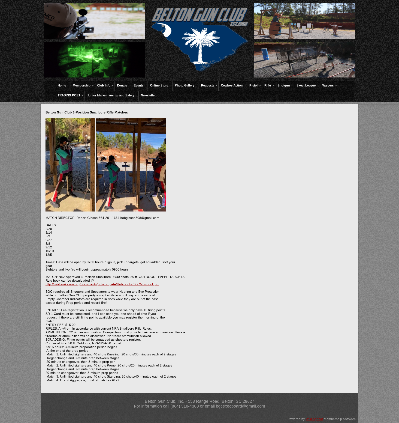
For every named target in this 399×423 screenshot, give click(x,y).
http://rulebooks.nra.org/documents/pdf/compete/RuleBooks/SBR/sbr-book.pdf (102, 284)
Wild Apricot (314, 419)
